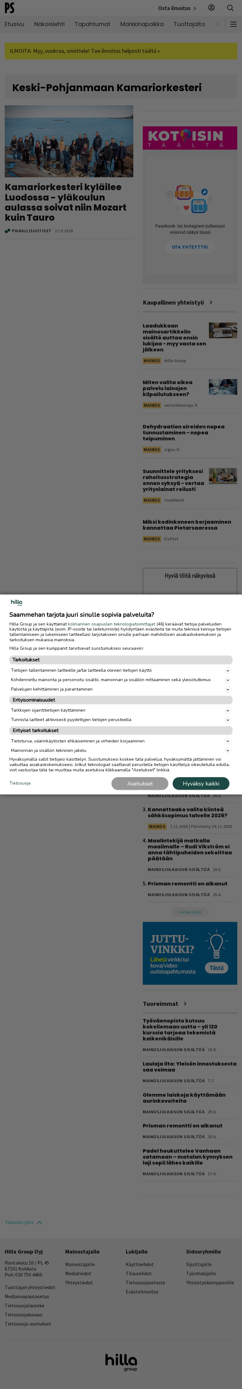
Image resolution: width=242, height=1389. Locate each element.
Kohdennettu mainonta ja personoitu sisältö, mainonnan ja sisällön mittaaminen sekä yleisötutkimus (111, 680)
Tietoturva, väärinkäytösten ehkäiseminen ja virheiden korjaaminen (78, 741)
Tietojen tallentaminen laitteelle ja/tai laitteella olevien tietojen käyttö (81, 670)
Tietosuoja (20, 783)
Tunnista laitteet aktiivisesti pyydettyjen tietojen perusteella (71, 720)
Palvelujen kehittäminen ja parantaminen (52, 689)
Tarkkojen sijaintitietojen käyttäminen (48, 710)
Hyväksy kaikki (201, 783)
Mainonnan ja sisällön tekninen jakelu (48, 750)
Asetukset (140, 783)
